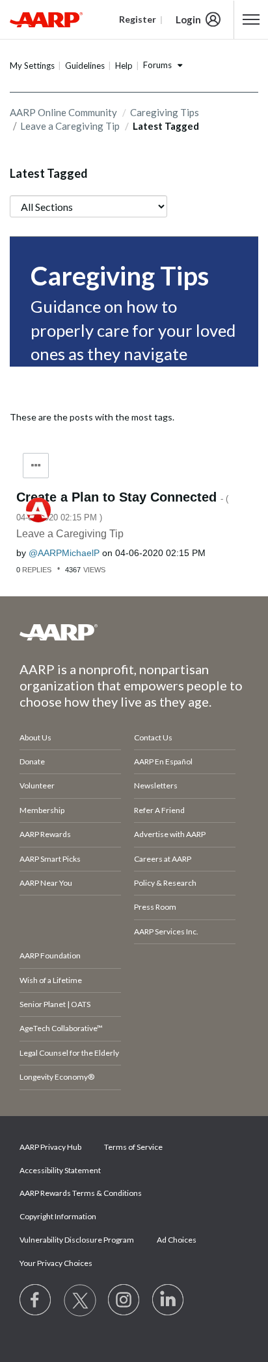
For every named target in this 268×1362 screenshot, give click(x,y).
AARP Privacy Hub (50, 1147)
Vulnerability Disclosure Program (77, 1240)
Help (124, 65)
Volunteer (37, 785)
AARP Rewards (45, 834)
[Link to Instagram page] (124, 1300)
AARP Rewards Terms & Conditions (81, 1193)
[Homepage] (46, 19)
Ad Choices (176, 1240)
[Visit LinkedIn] (168, 1300)
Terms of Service (133, 1147)
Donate (32, 761)
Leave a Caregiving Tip (70, 126)
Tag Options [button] (36, 465)
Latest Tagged (49, 173)
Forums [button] (157, 65)
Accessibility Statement (60, 1170)
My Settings (32, 65)
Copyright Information (58, 1216)
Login (188, 19)
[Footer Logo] (134, 632)
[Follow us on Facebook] (36, 1300)
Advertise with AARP (170, 834)
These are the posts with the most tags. (92, 416)
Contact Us (153, 737)
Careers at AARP (162, 859)
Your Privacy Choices (56, 1263)
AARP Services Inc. (166, 931)
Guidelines (85, 65)
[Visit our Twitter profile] (80, 1300)
